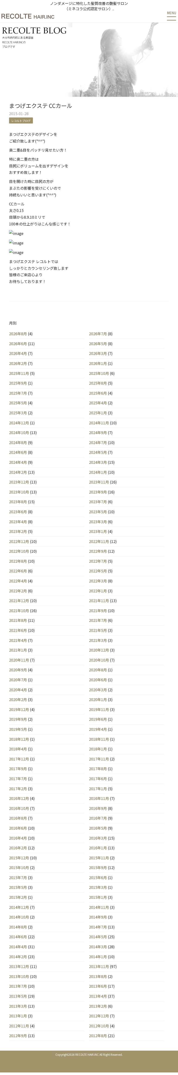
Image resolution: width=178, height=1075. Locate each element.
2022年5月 (98, 571)
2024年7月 (98, 442)
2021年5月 (98, 630)
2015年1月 (98, 897)
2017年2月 (18, 788)
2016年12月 (19, 798)
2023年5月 (98, 511)
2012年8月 (98, 1035)
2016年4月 (18, 838)
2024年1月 (98, 472)
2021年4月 (18, 640)
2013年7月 (18, 986)
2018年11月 (99, 739)
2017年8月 (98, 768)
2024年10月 (19, 432)
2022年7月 (98, 561)
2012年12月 (99, 1016)
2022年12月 (19, 541)
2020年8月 (98, 669)
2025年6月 (98, 393)
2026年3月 (98, 353)
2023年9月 (98, 492)
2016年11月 (99, 798)
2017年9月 (18, 768)
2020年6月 (98, 679)
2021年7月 (98, 620)
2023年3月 (98, 521)
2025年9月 (18, 383)
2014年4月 (18, 946)
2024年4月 (18, 462)
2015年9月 (98, 867)
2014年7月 (98, 927)
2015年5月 (18, 887)
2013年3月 (18, 1006)
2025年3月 (18, 413)
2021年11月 (99, 600)
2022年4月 (18, 581)
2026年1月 (98, 363)
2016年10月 (19, 808)
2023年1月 (98, 531)
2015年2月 (18, 897)
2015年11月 (99, 858)
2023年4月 (18, 521)
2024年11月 (99, 422)
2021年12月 (19, 600)
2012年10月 (99, 1026)
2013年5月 (18, 996)
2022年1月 (98, 591)
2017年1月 (98, 788)
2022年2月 (18, 591)
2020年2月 (18, 699)
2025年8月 (98, 383)
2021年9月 (98, 610)
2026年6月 (18, 343)
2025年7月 (18, 393)
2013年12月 (19, 966)
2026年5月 (98, 343)
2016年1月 (98, 848)
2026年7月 (98, 333)
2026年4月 (18, 353)
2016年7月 (98, 818)
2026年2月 (18, 363)
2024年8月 (18, 442)
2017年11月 (99, 759)
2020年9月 (18, 669)
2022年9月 (98, 551)
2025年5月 (18, 403)
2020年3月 (98, 689)
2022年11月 (99, 541)
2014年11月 (99, 907)
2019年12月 (19, 709)
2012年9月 (18, 1035)
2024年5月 (98, 452)
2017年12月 (19, 759)
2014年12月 (19, 907)
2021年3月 (98, 640)
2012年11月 (19, 1026)
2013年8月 (98, 976)
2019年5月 (18, 729)
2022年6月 (18, 571)
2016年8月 (18, 818)
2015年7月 (18, 877)
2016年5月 (98, 828)
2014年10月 (19, 917)
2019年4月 (98, 729)
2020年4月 (18, 689)
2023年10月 (19, 492)
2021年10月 (19, 610)
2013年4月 (98, 996)
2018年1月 (98, 749)
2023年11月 (99, 482)
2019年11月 (99, 709)
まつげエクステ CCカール (40, 105)
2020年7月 (18, 679)
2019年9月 (18, 719)
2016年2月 (18, 848)
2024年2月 (18, 472)
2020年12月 (99, 650)
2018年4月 (18, 749)
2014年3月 (98, 946)
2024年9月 (98, 432)
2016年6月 (18, 828)
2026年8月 (18, 333)
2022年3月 (98, 581)
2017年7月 (18, 778)
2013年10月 (19, 976)
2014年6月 (18, 936)
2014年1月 (98, 956)
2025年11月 (19, 373)
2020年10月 (99, 660)
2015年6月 (98, 877)
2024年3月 (98, 462)
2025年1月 (98, 413)
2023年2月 (18, 531)
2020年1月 (98, 699)
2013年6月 (98, 986)
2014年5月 (98, 936)
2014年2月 (18, 956)
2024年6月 (18, 452)
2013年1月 (18, 1016)
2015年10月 (19, 867)
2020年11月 (19, 660)
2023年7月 (98, 501)
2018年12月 (19, 739)
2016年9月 (98, 808)
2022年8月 (18, 561)
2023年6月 (18, 511)
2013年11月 (99, 966)
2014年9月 (98, 917)
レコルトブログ (21, 121)
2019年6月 (98, 719)
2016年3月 (98, 838)
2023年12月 (19, 482)
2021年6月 (18, 630)
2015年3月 (98, 887)
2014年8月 (18, 927)
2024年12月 (19, 422)
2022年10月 (19, 551)
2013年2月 (98, 1006)
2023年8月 (18, 501)
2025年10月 (99, 373)
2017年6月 (98, 778)
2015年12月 (19, 858)
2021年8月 (18, 620)
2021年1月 (18, 650)
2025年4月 (98, 403)
